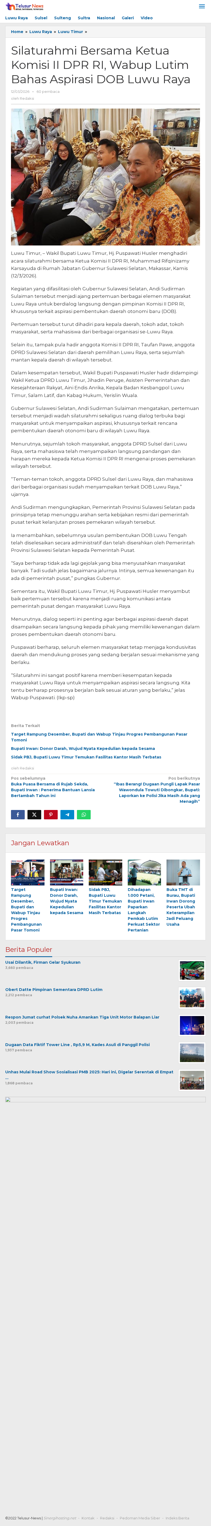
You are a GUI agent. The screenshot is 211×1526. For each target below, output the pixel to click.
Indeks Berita (177, 1518)
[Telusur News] (25, 6)
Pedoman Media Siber (140, 1518)
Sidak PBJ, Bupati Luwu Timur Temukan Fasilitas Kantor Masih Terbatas (86, 757)
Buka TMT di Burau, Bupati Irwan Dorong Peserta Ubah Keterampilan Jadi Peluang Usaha (180, 907)
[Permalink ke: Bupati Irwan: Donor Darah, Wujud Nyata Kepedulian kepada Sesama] (67, 872)
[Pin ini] (51, 814)
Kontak (88, 1518)
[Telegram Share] (67, 814)
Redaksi (107, 1518)
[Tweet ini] (34, 814)
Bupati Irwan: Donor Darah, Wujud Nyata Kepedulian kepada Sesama (83, 748)
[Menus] (202, 6)
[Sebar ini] (18, 814)
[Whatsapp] (84, 814)
